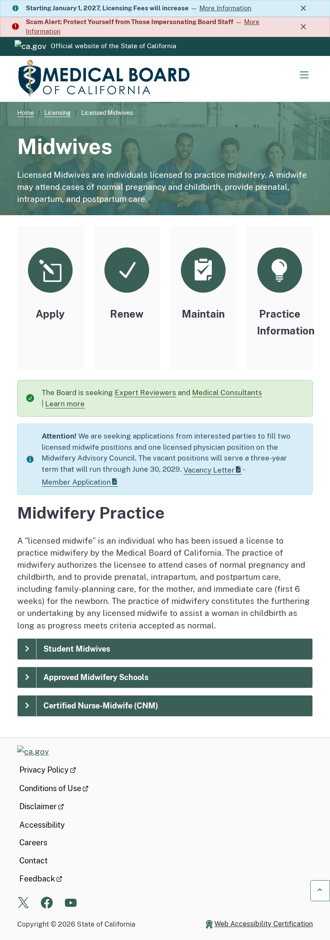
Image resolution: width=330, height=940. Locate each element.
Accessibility (42, 824)
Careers (33, 842)
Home (25, 112)
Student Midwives (76, 648)
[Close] (303, 8)
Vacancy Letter (209, 470)
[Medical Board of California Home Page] (103, 78)
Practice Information (284, 322)
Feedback (37, 878)
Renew (127, 314)
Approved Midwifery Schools (95, 677)
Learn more (69, 405)
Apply (50, 314)
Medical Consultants (227, 392)
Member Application (76, 482)
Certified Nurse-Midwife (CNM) (100, 705)
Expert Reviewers (145, 392)
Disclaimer (38, 806)
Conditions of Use (50, 788)
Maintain (203, 314)
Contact (33, 860)
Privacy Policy (44, 769)
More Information (225, 8)
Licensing (57, 112)
